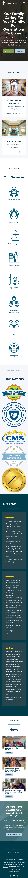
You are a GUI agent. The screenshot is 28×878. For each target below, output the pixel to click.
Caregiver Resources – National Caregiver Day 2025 (13, 792)
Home (7, 849)
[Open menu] (24, 3)
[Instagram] (17, 875)
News (14, 729)
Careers (20, 849)
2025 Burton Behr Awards (11, 748)
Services (10, 852)
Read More (9, 753)
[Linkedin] (14, 875)
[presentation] (14, 742)
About (13, 849)
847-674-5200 (21, 862)
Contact (17, 852)
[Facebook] (10, 875)
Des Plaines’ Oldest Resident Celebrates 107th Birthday (12, 770)
